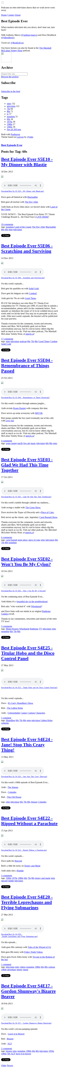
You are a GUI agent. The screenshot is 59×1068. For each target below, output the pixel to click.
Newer (10, 1065)
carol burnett (11, 540)
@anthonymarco (29, 35)
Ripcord (18, 861)
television (11, 106)
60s (8, 119)
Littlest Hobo (47, 720)
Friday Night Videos (33, 952)
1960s (9, 127)
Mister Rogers (12, 629)
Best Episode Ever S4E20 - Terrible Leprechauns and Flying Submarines (27, 902)
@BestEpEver (17, 43)
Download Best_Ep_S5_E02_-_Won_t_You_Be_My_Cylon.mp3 (23, 591)
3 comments (6, 626)
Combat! (33, 293)
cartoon (51, 967)
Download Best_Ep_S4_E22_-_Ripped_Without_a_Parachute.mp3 (24, 850)
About (17, 15)
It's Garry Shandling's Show (20, 703)
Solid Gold (34, 288)
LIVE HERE (42, 217)
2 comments (6, 1048)
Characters (40, 713)
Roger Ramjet (19, 408)
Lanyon (20, 137)
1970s (9, 121)
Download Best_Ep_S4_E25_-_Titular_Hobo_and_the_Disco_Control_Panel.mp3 (29, 688)
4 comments (6, 441)
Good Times (30, 298)
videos (23, 967)
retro (9, 103)
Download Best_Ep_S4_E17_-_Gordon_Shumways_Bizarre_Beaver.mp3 (26, 1023)
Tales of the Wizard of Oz (39, 947)
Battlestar (34, 629)
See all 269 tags (14, 129)
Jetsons (34, 802)
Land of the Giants (22, 227)
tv (8, 114)
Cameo (24, 713)
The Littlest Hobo (15, 708)
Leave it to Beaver (16, 1034)
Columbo (12, 792)
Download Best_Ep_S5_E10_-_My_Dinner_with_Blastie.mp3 (22, 191)
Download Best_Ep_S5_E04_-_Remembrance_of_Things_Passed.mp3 (25, 398)
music (33, 443)
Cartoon (31, 713)
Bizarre (10, 1039)
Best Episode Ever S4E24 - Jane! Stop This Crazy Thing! (27, 745)
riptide (11, 881)
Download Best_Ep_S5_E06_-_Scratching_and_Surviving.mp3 (23, 278)
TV (40, 629)
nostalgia (11, 116)
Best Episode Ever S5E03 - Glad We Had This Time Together (27, 465)
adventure (11, 969)
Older (3, 1065)
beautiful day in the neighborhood (32, 601)
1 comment (6, 718)
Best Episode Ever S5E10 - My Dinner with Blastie (27, 162)
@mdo (30, 137)
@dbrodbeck (8, 37)
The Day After (31, 202)
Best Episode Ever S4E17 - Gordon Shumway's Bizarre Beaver (28, 991)
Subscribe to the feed (10, 91)
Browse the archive (10, 76)
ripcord (4, 881)
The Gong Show (32, 507)
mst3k (20, 443)
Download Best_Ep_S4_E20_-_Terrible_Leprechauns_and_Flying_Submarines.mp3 (19, 935)
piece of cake (34, 540)
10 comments (7, 224)
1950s (51, 1051)
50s (8, 1053)
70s (8, 109)
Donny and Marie (32, 866)
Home (4, 15)
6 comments (6, 537)
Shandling (10, 720)
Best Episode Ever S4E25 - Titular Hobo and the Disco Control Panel (27, 653)
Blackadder (32, 197)
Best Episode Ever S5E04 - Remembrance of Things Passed (27, 365)
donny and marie (42, 878)
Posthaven (15, 134)
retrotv (19, 969)
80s (8, 111)
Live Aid (10, 420)
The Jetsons (13, 787)
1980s (9, 124)
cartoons (5, 723)
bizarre (9, 1051)
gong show (23, 540)
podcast (23, 341)
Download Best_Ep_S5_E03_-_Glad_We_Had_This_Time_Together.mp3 (26, 497)
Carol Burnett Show (48, 517)
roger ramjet (11, 443)
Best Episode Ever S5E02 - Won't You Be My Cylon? (27, 561)
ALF (9, 1043)
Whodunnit (36, 606)
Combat (53, 341)
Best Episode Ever (11, 145)
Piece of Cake (47, 512)
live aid (26, 443)
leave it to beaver (23, 1053)
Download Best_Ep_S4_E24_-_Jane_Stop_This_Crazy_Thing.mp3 (24, 777)
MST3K (39, 413)
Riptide (20, 870)
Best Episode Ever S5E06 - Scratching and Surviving (27, 248)
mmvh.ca (29, 334)
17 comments (7, 339)
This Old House (14, 797)
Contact (10, 15)
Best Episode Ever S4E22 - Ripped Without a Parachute (29, 821)
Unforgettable (14, 713)
